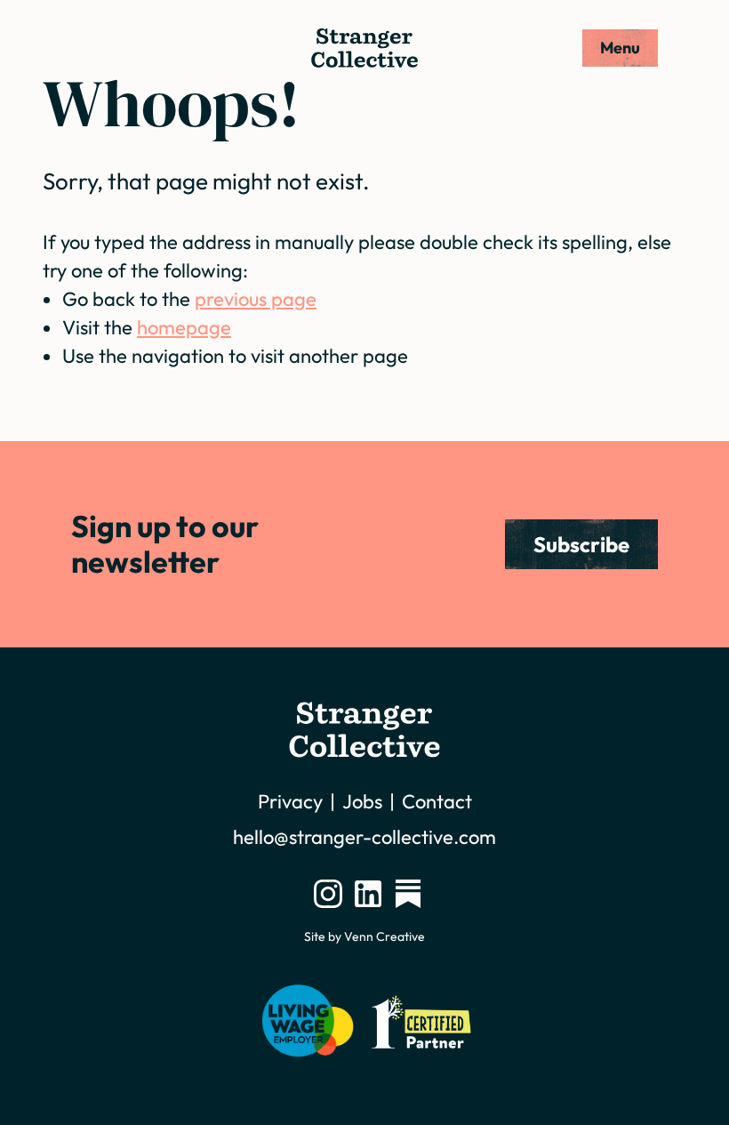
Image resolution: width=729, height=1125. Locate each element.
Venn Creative (384, 936)
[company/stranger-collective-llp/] (368, 893)
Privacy (290, 801)
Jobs (362, 801)
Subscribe (581, 544)
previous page (255, 298)
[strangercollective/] (328, 893)
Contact (437, 801)
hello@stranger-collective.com (364, 836)
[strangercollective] (408, 893)
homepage (184, 327)
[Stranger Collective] (364, 48)
